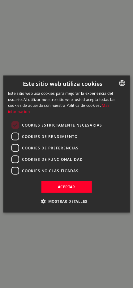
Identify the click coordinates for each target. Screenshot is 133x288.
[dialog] (66, 144)
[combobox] (122, 83)
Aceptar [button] (66, 187)
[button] (67, 201)
